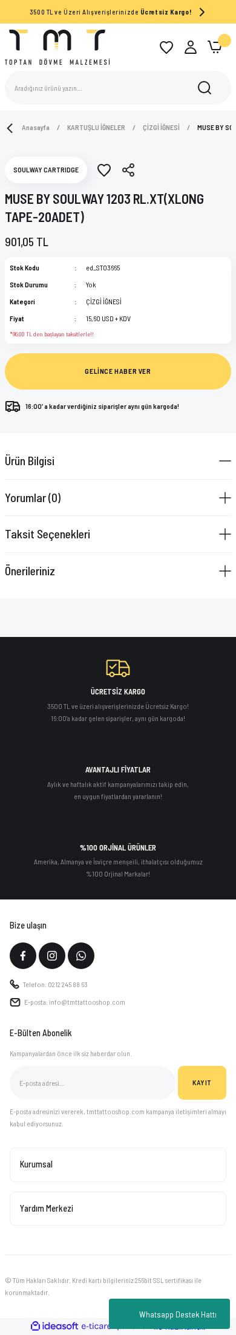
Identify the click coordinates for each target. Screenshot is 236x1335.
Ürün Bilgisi (29, 460)
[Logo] (57, 46)
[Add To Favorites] (104, 170)
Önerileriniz (30, 570)
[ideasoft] (54, 1326)
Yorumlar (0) (33, 497)
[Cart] (215, 47)
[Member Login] (190, 47)
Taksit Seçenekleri (47, 533)
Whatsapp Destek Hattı (178, 1314)
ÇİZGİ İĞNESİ (104, 301)
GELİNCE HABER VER (118, 371)
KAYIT (202, 1082)
